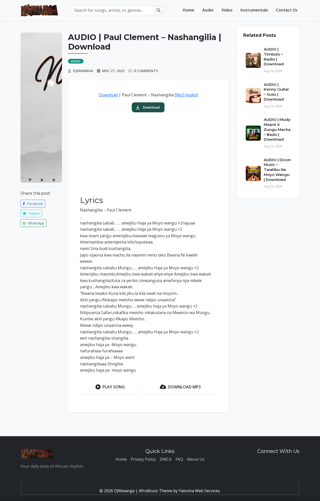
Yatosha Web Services (199, 490)
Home (188, 10)
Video (227, 10)
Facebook (34, 203)
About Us (195, 459)
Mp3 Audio (186, 95)
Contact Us (287, 10)
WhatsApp (35, 223)
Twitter (33, 213)
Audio (208, 10)
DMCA (166, 459)
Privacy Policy (143, 459)
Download (108, 95)
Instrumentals (254, 10)
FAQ (179, 459)
